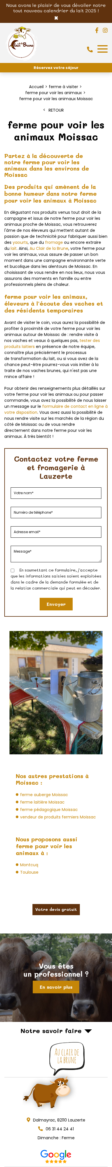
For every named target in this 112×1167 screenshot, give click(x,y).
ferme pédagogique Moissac (49, 809)
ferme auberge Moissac (44, 795)
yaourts (20, 242)
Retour (56, 110)
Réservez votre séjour (56, 67)
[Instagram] (105, 30)
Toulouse (29, 872)
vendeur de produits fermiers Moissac (58, 817)
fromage (54, 242)
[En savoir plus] (56, 977)
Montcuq (29, 865)
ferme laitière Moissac (42, 802)
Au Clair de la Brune (49, 248)
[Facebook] (97, 30)
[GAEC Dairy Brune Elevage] (21, 61)
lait (14, 248)
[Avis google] (56, 1157)
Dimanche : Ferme (56, 1138)
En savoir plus (56, 987)
